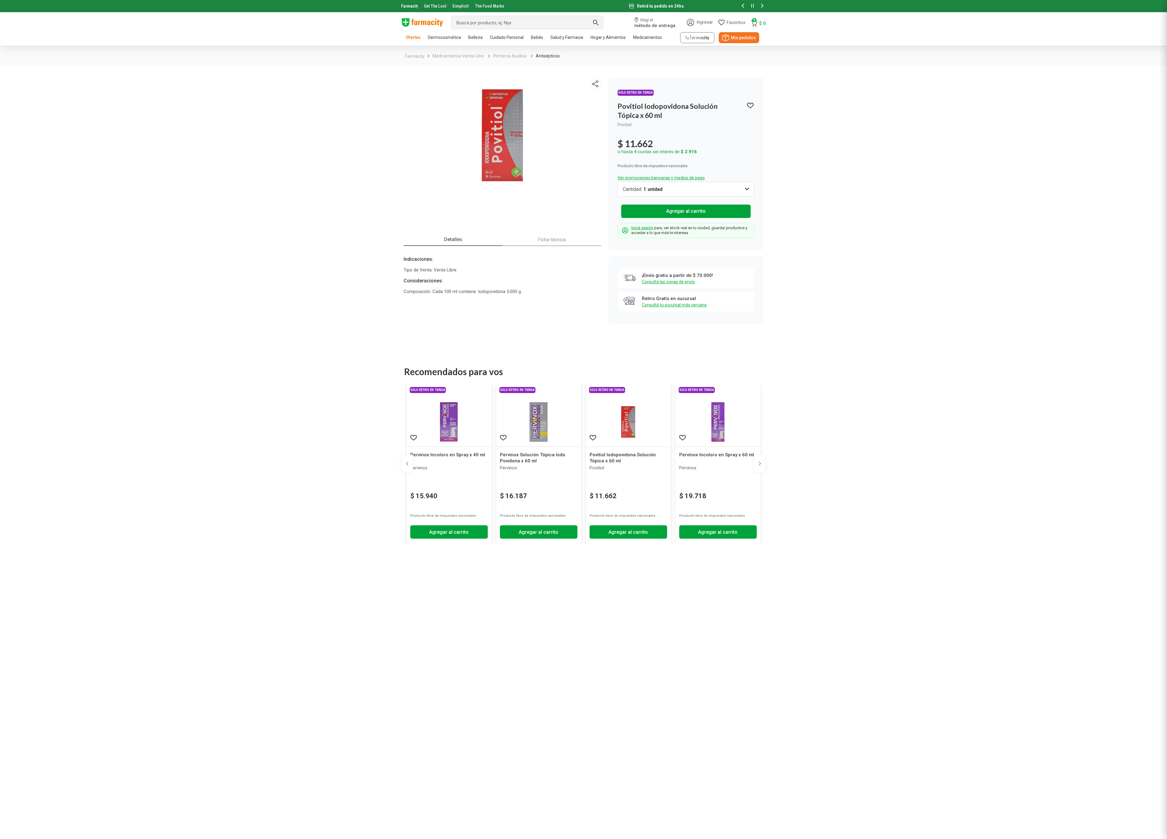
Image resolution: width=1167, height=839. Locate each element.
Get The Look (435, 6)
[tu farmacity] (697, 37)
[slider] (583, 6)
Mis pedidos (743, 37)
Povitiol (625, 124)
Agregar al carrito (686, 211)
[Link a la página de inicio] (415, 56)
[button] (742, 6)
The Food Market (489, 6)
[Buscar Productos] (595, 22)
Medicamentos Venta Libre (458, 56)
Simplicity (460, 6)
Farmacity (409, 6)
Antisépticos (548, 56)
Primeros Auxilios (510, 56)
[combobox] (527, 22)
